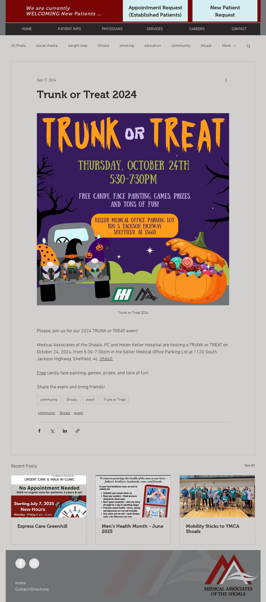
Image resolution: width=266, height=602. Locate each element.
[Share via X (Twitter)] (52, 430)
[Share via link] (77, 430)
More (226, 45)
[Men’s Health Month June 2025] (133, 496)
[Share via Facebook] (39, 430)
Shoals (103, 45)
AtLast (206, 45)
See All (249, 465)
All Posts (18, 45)
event (90, 400)
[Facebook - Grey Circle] (20, 563)
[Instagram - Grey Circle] (34, 563)
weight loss (77, 45)
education (152, 45)
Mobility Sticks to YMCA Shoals (212, 529)
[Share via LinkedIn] (64, 430)
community (180, 45)
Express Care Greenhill (42, 526)
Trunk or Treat (114, 400)
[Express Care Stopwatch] (48, 496)
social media (47, 45)
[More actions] (226, 80)
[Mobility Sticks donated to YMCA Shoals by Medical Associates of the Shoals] (217, 496)
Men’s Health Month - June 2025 (132, 529)
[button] (248, 46)
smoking (126, 45)
